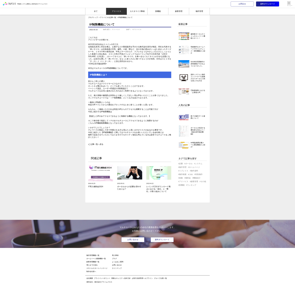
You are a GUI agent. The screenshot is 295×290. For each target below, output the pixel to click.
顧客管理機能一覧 (92, 262)
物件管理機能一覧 (92, 255)
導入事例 (115, 255)
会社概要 (89, 278)
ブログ (114, 258)
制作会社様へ (91, 271)
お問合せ (242, 4)
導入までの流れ (92, 265)
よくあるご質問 (117, 262)
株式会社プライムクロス (103, 282)
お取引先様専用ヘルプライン (142, 278)
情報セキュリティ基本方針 (121, 278)
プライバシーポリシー (102, 278)
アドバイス (116, 29)
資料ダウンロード (267, 4)
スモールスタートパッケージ (96, 268)
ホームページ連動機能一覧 (96, 258)
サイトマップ (117, 268)
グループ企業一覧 (160, 278)
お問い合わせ (132, 240)
